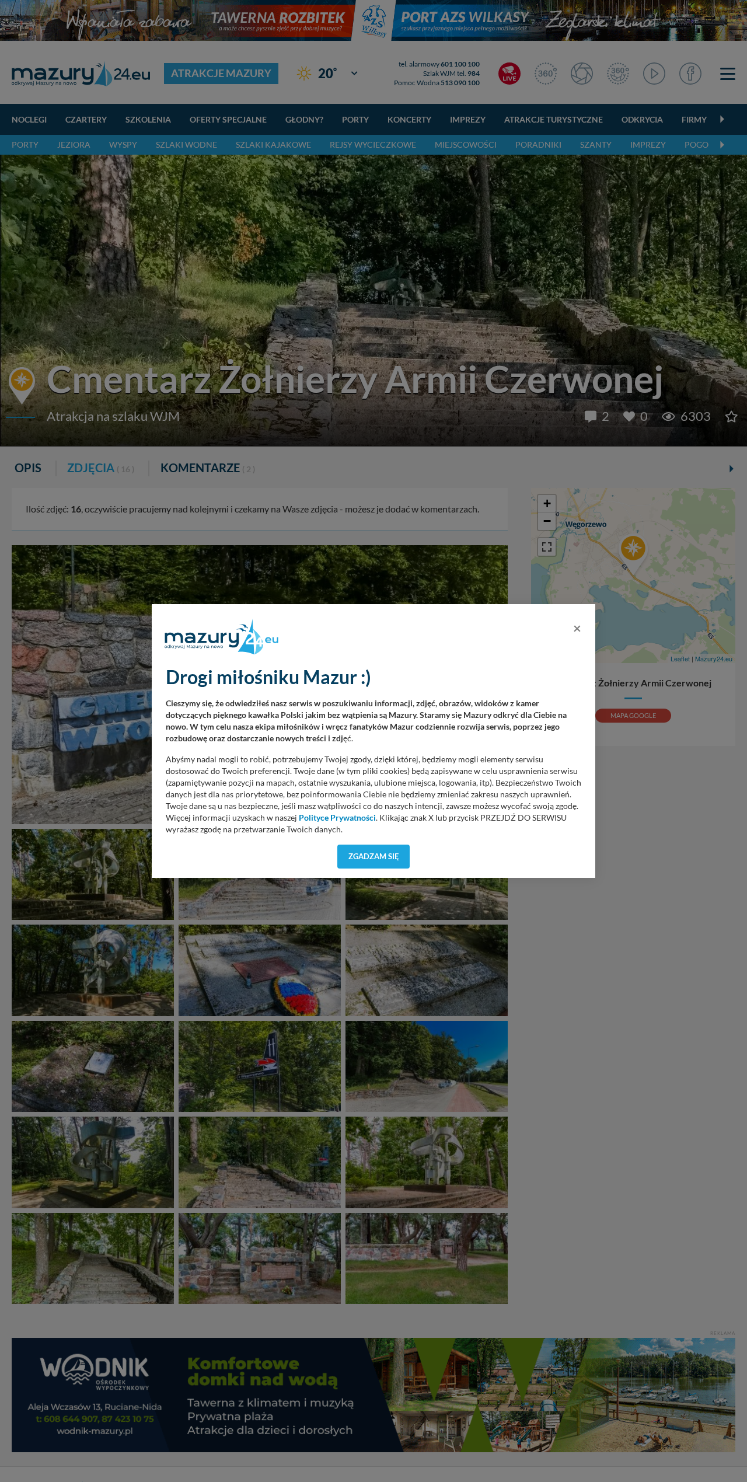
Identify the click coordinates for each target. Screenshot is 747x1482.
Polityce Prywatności (337, 817)
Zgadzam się (373, 856)
